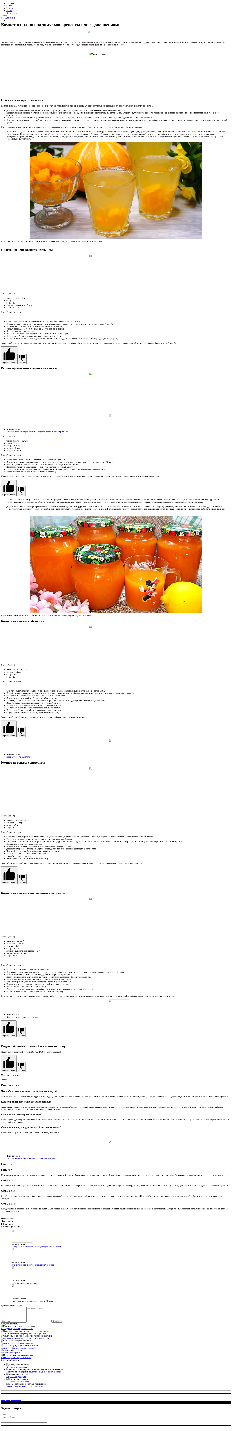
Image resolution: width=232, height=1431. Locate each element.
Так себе (22, 362)
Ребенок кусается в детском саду (27, 1283)
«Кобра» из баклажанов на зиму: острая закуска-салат (31, 1158)
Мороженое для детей (16, 1376)
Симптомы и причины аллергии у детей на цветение (25, 1338)
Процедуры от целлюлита (18, 757)
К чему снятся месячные (17, 1381)
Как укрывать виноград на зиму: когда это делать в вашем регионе (37, 432)
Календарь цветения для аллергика (17, 1328)
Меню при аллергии (10, 1353)
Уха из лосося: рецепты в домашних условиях (33, 1265)
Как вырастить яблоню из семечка (22, 1017)
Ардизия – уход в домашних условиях (18, 1348)
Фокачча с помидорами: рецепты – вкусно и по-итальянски (33, 1372)
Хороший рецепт (8, 495)
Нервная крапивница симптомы (16, 1357)
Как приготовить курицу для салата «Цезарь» (33, 1301)
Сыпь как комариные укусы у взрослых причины (23, 1333)
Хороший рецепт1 (9, 362)
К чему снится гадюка (16, 1367)
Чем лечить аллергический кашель (17, 1343)
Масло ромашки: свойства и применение (25, 1386)
